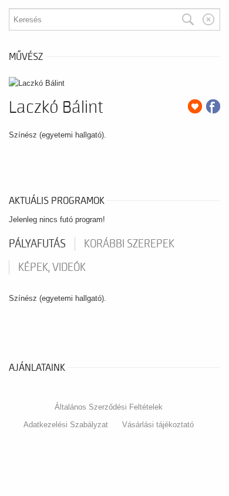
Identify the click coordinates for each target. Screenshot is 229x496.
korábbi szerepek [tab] (129, 243)
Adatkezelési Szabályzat (65, 424)
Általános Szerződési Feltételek (109, 407)
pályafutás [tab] (37, 243)
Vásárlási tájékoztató (158, 424)
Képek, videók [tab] (52, 267)
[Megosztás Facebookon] (213, 106)
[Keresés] (188, 19)
